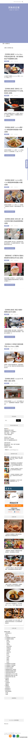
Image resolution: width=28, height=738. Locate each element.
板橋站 (8, 659)
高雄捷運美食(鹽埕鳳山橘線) (10, 670)
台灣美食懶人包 (8, 633)
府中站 (8, 660)
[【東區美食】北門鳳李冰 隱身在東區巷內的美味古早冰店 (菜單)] (14, 269)
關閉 (9, 631)
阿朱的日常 (14, 7)
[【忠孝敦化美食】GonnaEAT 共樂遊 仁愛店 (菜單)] (14, 392)
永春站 (8, 643)
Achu (12, 61)
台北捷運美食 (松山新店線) (10, 663)
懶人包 (6, 634)
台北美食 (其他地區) (9, 668)
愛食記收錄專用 (8, 691)
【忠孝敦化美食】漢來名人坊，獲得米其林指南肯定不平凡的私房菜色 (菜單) (13, 91)
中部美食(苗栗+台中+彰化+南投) (11, 673)
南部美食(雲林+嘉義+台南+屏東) (11, 675)
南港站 (8, 640)
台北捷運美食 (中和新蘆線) (10, 665)
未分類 (6, 692)
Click (26, 164)
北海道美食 (7, 682)
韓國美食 (7, 684)
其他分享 (7, 636)
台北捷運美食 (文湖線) (9, 666)
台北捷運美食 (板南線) (9, 638)
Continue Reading (9, 81)
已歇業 (6, 694)
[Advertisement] (14, 25)
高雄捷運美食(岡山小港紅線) (10, 669)
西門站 (8, 653)
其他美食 (7, 678)
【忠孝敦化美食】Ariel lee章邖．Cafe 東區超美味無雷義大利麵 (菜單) (14, 130)
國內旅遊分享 (7, 689)
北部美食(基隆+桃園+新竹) (10, 672)
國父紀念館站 (9, 646)
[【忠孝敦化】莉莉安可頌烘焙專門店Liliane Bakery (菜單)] (14, 356)
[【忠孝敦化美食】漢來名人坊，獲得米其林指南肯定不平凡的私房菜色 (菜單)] (14, 104)
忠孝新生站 (9, 652)
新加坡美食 (7, 686)
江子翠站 (8, 656)
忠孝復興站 (9, 649)
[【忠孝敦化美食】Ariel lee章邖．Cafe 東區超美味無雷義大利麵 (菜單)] (14, 142)
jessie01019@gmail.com (14, 449)
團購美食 (7, 679)
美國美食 (7, 685)
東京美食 (7, 681)
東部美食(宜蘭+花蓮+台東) (10, 676)
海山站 (8, 662)
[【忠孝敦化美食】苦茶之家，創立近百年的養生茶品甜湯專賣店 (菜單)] (14, 233)
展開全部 (6, 631)
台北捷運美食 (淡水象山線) (10, 637)
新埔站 (8, 657)
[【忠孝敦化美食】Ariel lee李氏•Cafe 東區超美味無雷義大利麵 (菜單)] (14, 196)
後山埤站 (8, 641)
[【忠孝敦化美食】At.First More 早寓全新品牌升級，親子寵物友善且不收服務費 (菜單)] (14, 68)
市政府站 (8, 644)
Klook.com (6, 723)
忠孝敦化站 (6, 61)
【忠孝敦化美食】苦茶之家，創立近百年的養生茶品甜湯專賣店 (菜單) (13, 221)
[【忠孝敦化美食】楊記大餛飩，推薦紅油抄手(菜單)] (14, 322)
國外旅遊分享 (7, 688)
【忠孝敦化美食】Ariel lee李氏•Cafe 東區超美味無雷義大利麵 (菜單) (13, 182)
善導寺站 (8, 650)
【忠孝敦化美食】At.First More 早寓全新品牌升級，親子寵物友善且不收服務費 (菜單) (13, 57)
